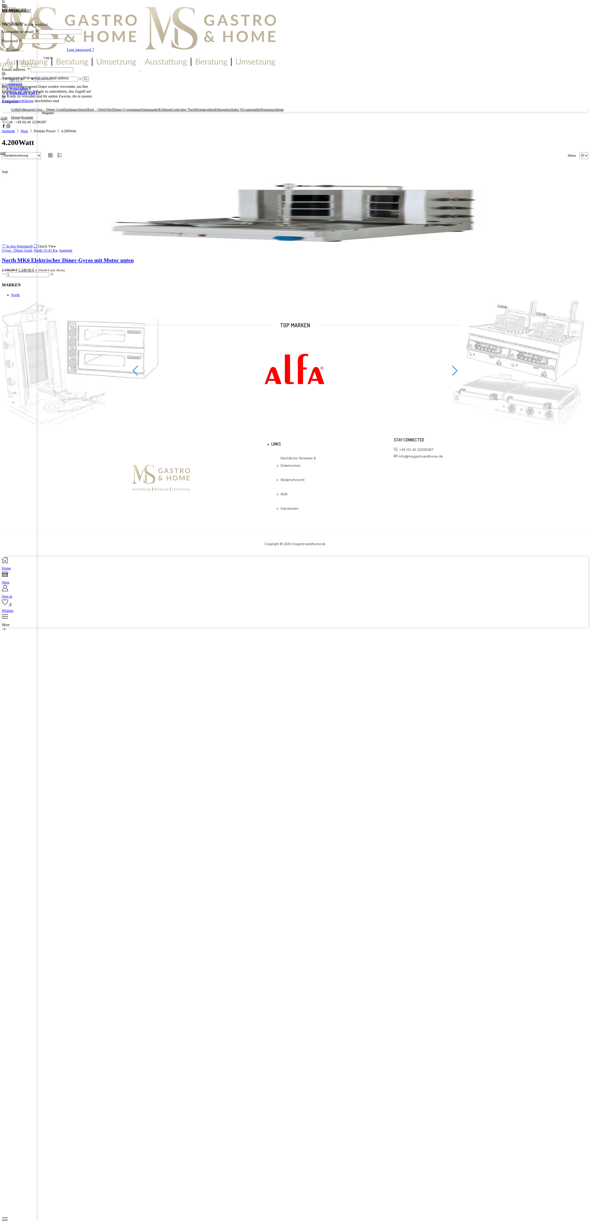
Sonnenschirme (272, 110)
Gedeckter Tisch (183, 110)
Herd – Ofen (95, 110)
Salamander (150, 110)
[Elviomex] (295, 403)
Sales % (237, 110)
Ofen (108, 110)
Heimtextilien (205, 110)
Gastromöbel (252, 110)
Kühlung (165, 110)
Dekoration (223, 110)
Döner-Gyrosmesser (127, 110)
